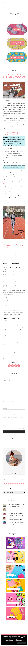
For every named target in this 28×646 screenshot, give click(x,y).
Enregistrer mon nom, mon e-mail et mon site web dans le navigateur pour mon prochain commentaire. (5, 417)
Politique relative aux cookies (19, 640)
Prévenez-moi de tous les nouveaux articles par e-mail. (15, 428)
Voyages (17, 29)
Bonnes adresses (17, 57)
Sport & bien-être (17, 43)
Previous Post (8, 368)
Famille (10, 546)
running (7, 358)
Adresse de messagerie (5, 401)
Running (14, 70)
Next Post (21, 368)
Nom (4, 395)
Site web (5, 408)
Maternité (11, 617)
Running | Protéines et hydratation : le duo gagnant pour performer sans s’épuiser (17, 524)
